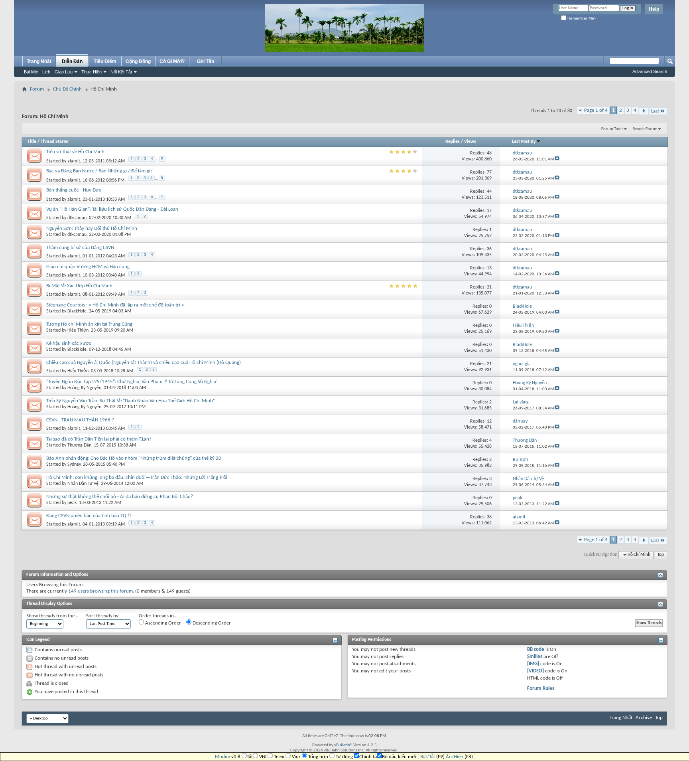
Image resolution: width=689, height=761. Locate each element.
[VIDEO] (535, 671)
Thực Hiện (91, 71)
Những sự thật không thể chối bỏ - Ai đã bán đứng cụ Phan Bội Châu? (119, 496)
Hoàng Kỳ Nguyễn (84, 387)
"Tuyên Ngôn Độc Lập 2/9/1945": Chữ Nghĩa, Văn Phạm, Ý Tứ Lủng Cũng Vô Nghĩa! (132, 381)
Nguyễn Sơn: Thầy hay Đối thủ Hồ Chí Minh (91, 228)
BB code (535, 649)
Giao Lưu (64, 71)
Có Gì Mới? (172, 61)
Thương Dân (79, 445)
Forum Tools (612, 129)
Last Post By (524, 141)
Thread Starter (55, 141)
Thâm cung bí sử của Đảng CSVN (80, 247)
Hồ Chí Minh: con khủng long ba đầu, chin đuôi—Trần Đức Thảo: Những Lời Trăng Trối (136, 477)
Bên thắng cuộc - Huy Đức (73, 190)
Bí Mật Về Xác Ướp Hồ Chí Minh (79, 286)
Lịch (46, 71)
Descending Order (211, 623)
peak (72, 502)
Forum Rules (540, 688)
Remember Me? (581, 18)
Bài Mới (31, 71)
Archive (644, 717)
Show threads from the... (52, 616)
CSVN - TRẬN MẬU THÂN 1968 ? (80, 420)
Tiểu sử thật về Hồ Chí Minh (75, 151)
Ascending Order (162, 623)
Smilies (534, 656)
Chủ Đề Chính (67, 89)
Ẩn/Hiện (454, 756)
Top (661, 555)
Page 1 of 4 (596, 110)
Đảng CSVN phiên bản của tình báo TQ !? (89, 515)
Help (654, 9)
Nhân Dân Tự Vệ (82, 483)
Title (32, 141)
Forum (37, 89)
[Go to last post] (557, 159)
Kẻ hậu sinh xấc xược (68, 343)
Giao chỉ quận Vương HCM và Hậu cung (88, 266)
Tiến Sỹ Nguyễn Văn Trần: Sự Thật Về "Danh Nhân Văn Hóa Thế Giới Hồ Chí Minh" (130, 400)
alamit (73, 161)
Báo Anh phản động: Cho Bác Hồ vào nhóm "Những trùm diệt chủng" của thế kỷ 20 (133, 458)
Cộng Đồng (138, 61)
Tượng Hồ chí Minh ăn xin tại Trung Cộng (89, 324)
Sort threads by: (103, 616)
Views (470, 141)
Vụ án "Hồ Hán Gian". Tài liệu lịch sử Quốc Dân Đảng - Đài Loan (112, 209)
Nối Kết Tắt (121, 71)
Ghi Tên (205, 61)
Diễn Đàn (72, 61)
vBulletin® (343, 745)
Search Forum (645, 129)
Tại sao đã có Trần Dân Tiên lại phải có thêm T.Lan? (99, 439)
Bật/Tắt (427, 756)
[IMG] (533, 663)
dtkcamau (77, 217)
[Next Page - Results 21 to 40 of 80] (644, 111)
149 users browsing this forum (100, 591)
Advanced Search (649, 71)
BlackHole (77, 311)
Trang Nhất (39, 61)
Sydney (74, 464)
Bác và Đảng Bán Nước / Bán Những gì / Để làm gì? (99, 171)
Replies (452, 141)
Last (655, 111)
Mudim (222, 756)
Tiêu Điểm (105, 61)
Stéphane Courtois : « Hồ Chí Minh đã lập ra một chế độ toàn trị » (115, 305)
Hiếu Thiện (78, 330)
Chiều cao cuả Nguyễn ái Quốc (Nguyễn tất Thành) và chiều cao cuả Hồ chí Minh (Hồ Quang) (143, 362)
